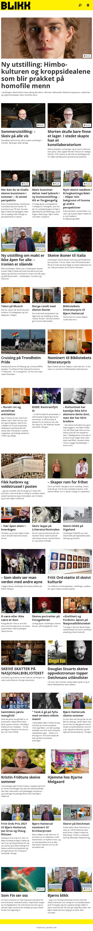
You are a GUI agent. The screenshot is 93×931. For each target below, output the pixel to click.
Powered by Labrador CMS (46, 927)
